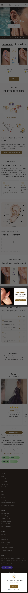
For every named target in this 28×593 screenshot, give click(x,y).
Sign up (20, 300)
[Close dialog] (26, 288)
